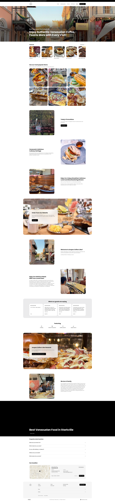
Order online (81, 475)
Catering (64, 485)
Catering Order (65, 484)
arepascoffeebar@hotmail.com (67, 472)
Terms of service (40, 495)
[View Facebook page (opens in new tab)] (28, 499)
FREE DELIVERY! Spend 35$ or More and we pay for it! (38, 0)
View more (46, 311)
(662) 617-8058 (65, 471)
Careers (39, 485)
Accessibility (46, 495)
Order (52, 484)
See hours (76, 475)
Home (39, 484)
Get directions (81, 467)
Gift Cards (52, 485)
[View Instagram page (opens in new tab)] (29, 499)
